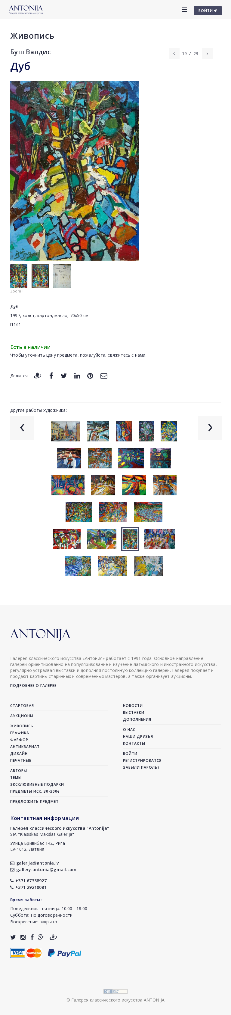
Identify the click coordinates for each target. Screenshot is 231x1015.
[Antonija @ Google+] (41, 937)
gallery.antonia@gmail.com (46, 869)
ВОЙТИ (206, 10)
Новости (133, 705)
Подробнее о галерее (33, 685)
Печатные (20, 760)
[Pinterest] (90, 375)
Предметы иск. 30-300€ (35, 791)
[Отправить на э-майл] (103, 375)
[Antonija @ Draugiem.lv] (53, 937)
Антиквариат (25, 746)
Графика (19, 732)
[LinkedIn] (77, 375)
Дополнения (137, 719)
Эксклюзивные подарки (37, 784)
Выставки (133, 712)
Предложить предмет (34, 801)
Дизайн (19, 753)
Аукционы (21, 715)
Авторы (18, 770)
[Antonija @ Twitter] (13, 937)
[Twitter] (64, 375)
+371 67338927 (31, 880)
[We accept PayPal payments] (64, 952)
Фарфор (19, 739)
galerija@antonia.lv (37, 863)
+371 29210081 (31, 887)
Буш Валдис (30, 52)
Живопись (32, 35)
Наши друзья (138, 736)
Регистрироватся (142, 760)
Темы (16, 777)
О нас (129, 729)
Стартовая (22, 705)
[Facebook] (51, 375)
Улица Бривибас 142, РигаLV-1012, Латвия (37, 846)
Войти (130, 753)
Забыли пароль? (141, 767)
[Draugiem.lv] (37, 375)
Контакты (134, 743)
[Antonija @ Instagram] (23, 937)
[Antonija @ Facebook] (32, 937)
